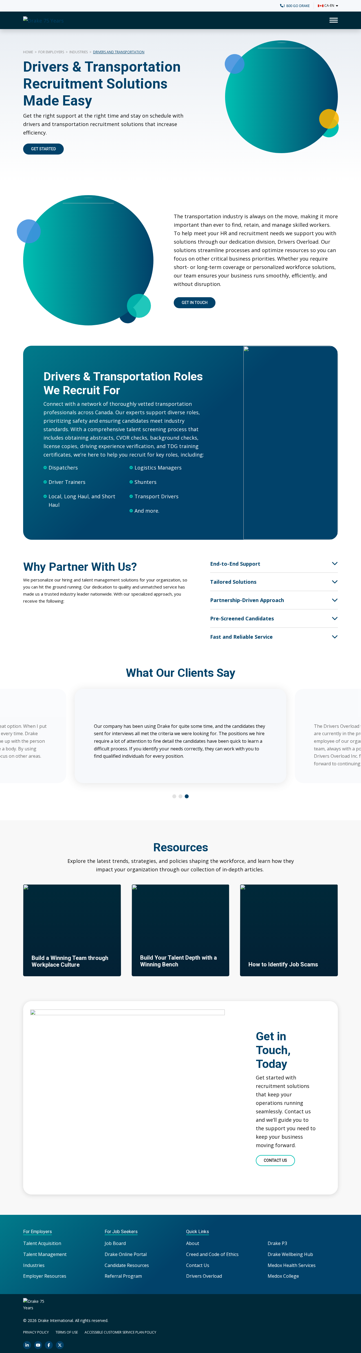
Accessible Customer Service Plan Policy (120, 1332)
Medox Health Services (292, 1265)
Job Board (115, 1243)
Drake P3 (277, 1243)
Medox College (283, 1276)
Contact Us (197, 1265)
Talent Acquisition (42, 1243)
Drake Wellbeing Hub (290, 1254)
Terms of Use (67, 1332)
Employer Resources (44, 1276)
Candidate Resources (127, 1265)
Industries (78, 52)
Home (28, 52)
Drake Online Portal (126, 1254)
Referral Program (123, 1276)
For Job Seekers (121, 1231)
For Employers (51, 52)
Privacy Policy (36, 1332)
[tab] (174, 796)
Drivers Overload (204, 1276)
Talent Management (45, 1254)
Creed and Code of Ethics (212, 1254)
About (192, 1243)
